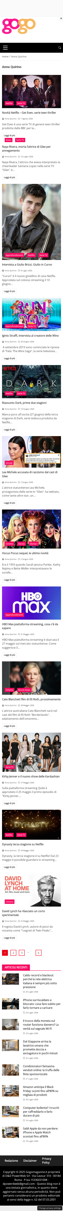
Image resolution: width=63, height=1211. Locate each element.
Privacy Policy (46, 1160)
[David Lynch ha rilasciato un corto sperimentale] (31, 890)
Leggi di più (9, 135)
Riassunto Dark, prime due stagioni (24, 403)
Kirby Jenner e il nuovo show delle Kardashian (31, 776)
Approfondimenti (14, 255)
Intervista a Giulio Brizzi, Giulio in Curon (27, 264)
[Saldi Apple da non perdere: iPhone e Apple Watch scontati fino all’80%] (10, 1132)
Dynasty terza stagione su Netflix (23, 844)
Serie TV (21, 103)
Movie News (24, 689)
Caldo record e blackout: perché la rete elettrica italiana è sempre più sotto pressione (40, 981)
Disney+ (34, 543)
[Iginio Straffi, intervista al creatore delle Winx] (31, 314)
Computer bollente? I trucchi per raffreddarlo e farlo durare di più (41, 1112)
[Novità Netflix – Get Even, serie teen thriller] (31, 91)
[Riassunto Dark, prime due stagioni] (31, 381)
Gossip (9, 462)
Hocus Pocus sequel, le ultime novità (25, 553)
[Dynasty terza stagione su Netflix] (31, 825)
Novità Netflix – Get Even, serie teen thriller (29, 112)
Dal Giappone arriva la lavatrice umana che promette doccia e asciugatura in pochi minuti (40, 1047)
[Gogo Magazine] (19, 29)
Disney (21, 543)
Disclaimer (30, 1161)
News (8, 139)
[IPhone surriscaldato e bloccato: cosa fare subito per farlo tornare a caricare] (10, 1003)
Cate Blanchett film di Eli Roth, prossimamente (31, 699)
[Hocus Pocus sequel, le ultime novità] (31, 529)
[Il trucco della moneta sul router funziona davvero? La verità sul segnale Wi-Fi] (10, 1024)
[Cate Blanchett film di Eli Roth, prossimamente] (31, 678)
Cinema (9, 543)
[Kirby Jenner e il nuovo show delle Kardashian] (31, 752)
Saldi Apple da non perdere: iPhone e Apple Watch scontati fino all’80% (40, 1132)
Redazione (11, 1161)
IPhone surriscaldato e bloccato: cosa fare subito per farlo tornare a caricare (42, 1004)
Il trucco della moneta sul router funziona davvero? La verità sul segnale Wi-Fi (41, 1024)
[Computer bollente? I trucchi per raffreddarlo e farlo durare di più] (10, 1111)
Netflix (9, 103)
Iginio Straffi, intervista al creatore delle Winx (30, 335)
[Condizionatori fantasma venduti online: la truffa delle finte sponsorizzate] (10, 1070)
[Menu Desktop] (5, 48)
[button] (59, 48)
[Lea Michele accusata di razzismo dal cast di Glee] (31, 452)
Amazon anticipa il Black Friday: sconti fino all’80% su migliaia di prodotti (40, 1091)
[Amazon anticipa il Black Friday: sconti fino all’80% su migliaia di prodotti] (10, 1090)
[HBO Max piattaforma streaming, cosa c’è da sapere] (31, 603)
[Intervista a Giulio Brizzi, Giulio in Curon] (31, 222)
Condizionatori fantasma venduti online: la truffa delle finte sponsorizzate (41, 1070)
